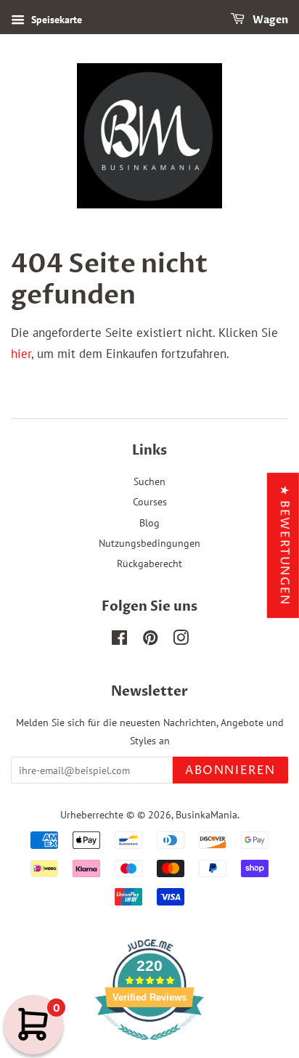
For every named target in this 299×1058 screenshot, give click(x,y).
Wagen (269, 20)
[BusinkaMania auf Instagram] (181, 640)
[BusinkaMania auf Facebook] (119, 640)
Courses (150, 501)
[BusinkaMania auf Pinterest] (150, 640)
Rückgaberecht (149, 563)
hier (21, 354)
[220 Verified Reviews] (149, 1047)
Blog (149, 522)
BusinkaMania (206, 814)
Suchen (149, 481)
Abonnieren (230, 770)
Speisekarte (55, 19)
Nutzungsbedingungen (149, 543)
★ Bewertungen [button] (284, 545)
